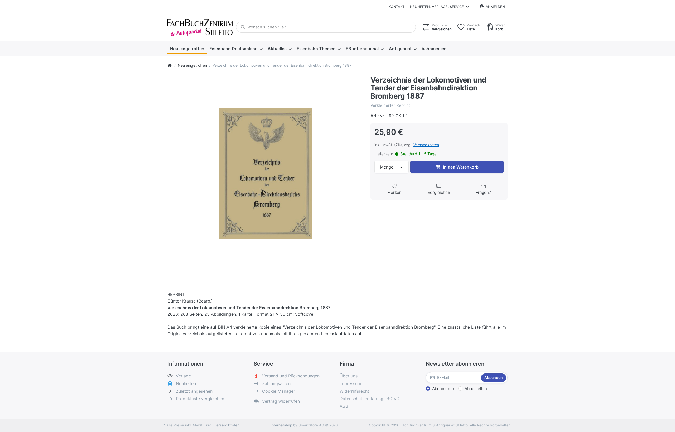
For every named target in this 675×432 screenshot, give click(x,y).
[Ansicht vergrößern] (265, 173)
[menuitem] (187, 49)
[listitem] (265, 173)
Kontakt (396, 6)
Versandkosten (426, 144)
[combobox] (326, 27)
